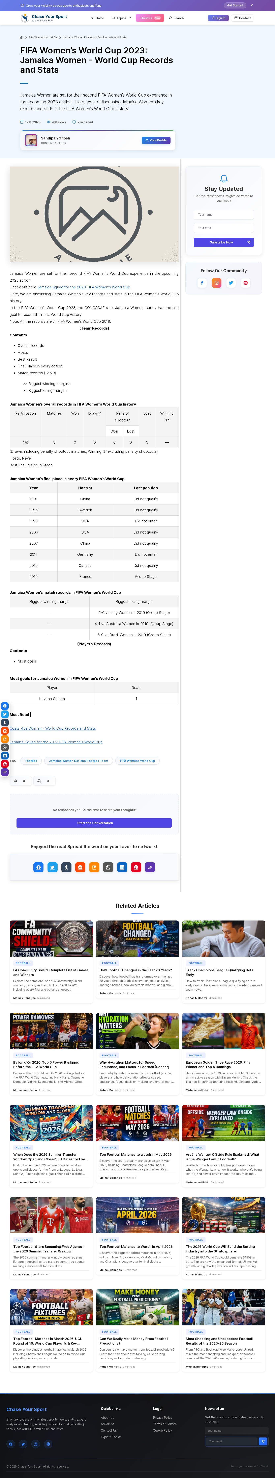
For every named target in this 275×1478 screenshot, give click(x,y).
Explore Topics (111, 1437)
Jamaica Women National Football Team (78, 760)
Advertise (108, 1424)
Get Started (235, 5)
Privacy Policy (162, 1418)
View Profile (158, 140)
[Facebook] (202, 283)
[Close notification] (251, 5)
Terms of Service (165, 1424)
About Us (107, 1418)
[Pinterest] (245, 283)
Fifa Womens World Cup (43, 37)
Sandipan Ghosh (55, 138)
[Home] (22, 37)
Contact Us (109, 1430)
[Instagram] (216, 283)
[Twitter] (231, 283)
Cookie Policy (162, 1430)
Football (31, 760)
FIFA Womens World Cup (137, 760)
